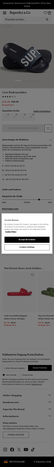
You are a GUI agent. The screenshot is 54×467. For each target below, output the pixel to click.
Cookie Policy (10, 232)
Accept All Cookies (27, 240)
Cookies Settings (26, 247)
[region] (27, 233)
